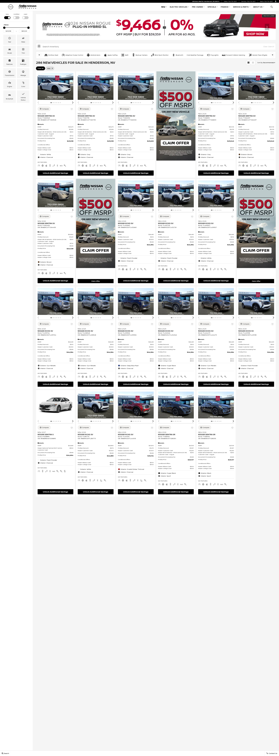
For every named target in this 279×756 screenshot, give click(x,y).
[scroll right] (272, 55)
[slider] (4, 28)
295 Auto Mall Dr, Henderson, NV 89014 (205, 1)
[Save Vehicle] (71, 109)
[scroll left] (39, 55)
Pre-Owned (197, 7)
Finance (224, 7)
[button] (272, 7)
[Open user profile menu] (275, 1)
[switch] (7, 16)
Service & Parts (241, 7)
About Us (257, 7)
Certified (16, 14)
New (163, 7)
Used (25, 14)
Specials (212, 7)
